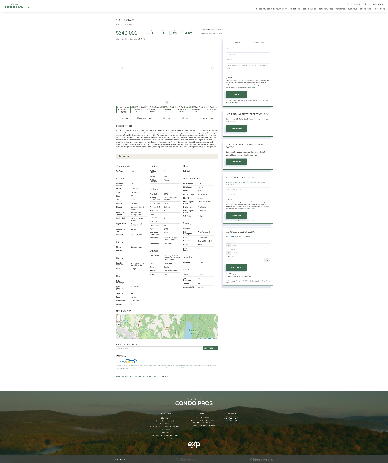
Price (227, 242)
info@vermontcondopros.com (202, 425)
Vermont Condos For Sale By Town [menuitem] (165, 427)
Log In (369, 4)
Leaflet (199, 338)
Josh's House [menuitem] (379, 9)
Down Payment (230, 249)
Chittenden (138, 376)
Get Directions (210, 348)
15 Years (247, 237)
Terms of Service (231, 102)
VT (131, 376)
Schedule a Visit (259, 43)
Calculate (236, 267)
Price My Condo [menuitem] (165, 438)
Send (236, 94)
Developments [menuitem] (280, 9)
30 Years (238, 237)
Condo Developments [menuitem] (165, 421)
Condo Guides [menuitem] (309, 9)
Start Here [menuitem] (165, 418)
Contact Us (236, 43)
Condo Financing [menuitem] (264, 9)
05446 (155, 376)
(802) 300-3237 (355, 4)
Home (118, 376)
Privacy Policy (251, 87)
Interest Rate (230, 257)
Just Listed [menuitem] (340, 9)
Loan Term (229, 237)
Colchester (147, 376)
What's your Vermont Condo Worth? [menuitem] (165, 435)
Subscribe (236, 215)
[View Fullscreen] (118, 324)
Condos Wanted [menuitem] (326, 9)
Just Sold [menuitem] (352, 9)
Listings (125, 376)
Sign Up (380, 4)
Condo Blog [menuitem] (365, 9)
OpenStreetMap (207, 338)
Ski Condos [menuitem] (295, 9)
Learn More (236, 129)
